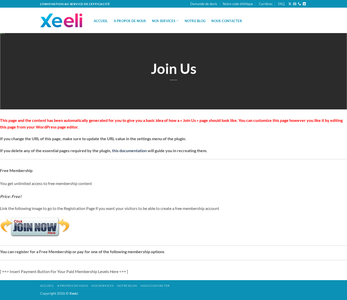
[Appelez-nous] (299, 4)
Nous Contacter (226, 21)
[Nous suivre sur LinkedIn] (304, 4)
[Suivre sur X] (289, 4)
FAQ (281, 4)
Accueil (101, 21)
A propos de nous (130, 21)
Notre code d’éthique (238, 4)
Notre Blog (195, 21)
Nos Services (163, 21)
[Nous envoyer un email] (294, 4)
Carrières (266, 4)
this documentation (129, 150)
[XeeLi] (61, 20)
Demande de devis (203, 4)
